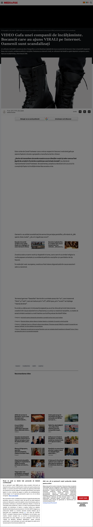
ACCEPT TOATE (83, 498)
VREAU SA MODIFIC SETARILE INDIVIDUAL (82, 504)
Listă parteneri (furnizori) (50, 503)
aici (25, 512)
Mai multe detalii (13, 495)
